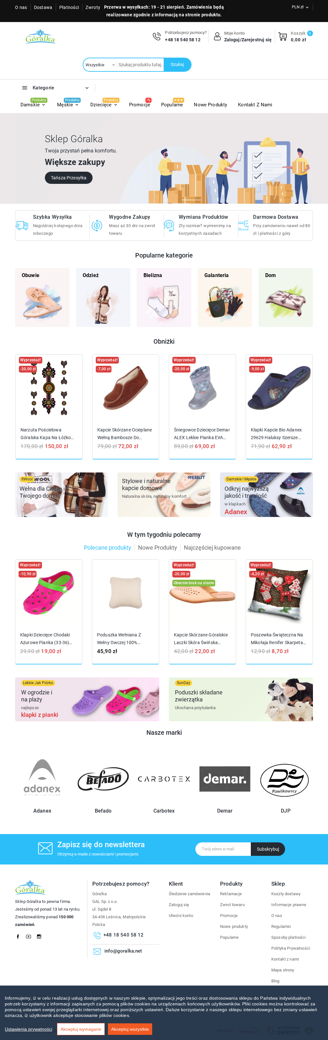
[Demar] (225, 802)
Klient (176, 883)
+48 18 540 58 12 (182, 39)
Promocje (229, 915)
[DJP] (285, 802)
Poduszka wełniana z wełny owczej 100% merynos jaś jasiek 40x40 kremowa (124, 638)
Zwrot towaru (232, 904)
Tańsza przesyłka (68, 177)
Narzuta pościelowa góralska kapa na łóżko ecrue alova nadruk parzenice (45, 433)
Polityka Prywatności (290, 948)
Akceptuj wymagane (81, 1029)
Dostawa (43, 7)
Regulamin (281, 926)
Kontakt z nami (285, 959)
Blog (275, 981)
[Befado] (103, 802)
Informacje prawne (289, 904)
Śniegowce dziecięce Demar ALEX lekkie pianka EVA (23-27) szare (202, 433)
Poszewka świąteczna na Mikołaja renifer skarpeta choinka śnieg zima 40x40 (278, 638)
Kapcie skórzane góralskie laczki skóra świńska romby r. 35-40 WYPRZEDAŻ (201, 638)
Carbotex (164, 811)
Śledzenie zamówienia (189, 893)
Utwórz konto (181, 915)
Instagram (41, 935)
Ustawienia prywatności (28, 1029)
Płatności (69, 7)
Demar (225, 811)
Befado (103, 811)
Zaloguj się (179, 904)
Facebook (20, 935)
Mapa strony (282, 970)
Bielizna (153, 275)
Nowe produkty (234, 926)
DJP (285, 811)
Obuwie (30, 275)
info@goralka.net (123, 951)
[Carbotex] (164, 802)
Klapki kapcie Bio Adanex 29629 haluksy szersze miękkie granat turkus (276, 433)
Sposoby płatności (288, 937)
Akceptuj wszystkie (130, 1029)
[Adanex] (42, 802)
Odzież (91, 275)
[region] (164, 1013)
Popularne (229, 937)
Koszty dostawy (285, 893)
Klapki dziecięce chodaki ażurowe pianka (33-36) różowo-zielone (45, 638)
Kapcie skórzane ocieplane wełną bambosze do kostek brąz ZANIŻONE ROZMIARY (124, 433)
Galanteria (216, 275)
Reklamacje (231, 893)
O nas (21, 7)
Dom (270, 275)
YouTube (30, 935)
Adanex (42, 811)
